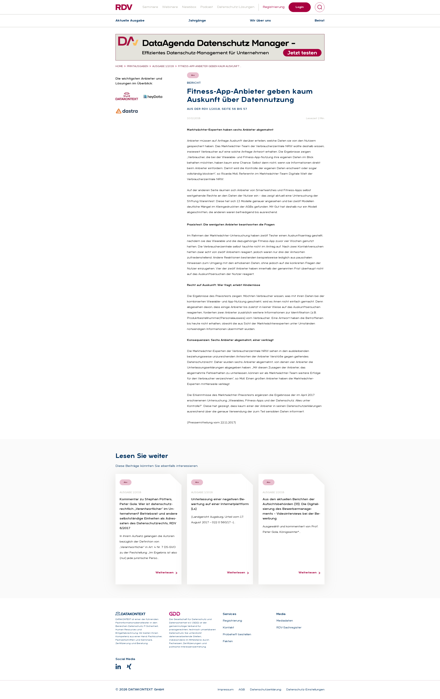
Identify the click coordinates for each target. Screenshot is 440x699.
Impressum (226, 689)
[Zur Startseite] (124, 7)
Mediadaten (284, 620)
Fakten (228, 641)
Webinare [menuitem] (170, 7)
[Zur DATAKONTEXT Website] (130, 614)
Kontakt (228, 627)
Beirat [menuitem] (319, 20)
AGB (241, 689)
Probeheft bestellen (237, 634)
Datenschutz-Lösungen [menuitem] (235, 7)
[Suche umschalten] (319, 7)
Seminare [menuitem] (150, 7)
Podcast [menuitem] (206, 7)
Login (300, 7)
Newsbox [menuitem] (189, 7)
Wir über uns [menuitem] (260, 20)
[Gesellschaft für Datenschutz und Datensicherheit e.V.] (174, 614)
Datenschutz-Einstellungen (304, 689)
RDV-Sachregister (288, 627)
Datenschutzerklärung (265, 689)
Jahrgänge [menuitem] (197, 20)
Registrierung (273, 7)
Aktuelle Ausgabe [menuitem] (130, 20)
